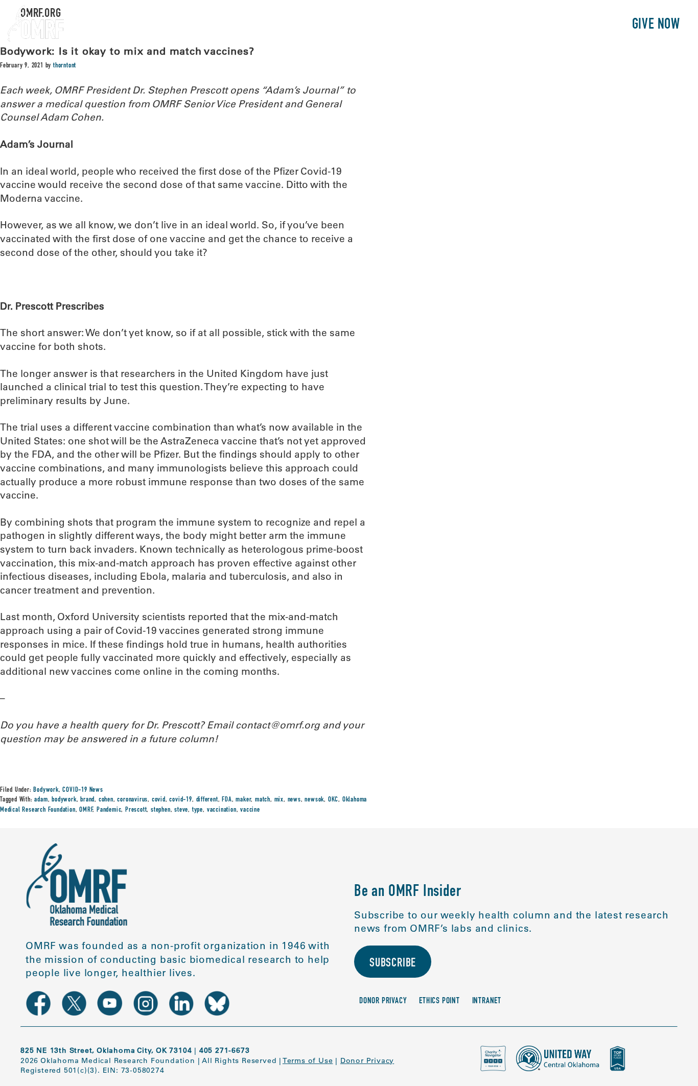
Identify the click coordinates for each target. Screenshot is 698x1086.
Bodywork (45, 790)
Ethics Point (439, 1001)
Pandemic (109, 810)
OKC (333, 800)
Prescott (136, 810)
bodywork (64, 800)
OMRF (85, 810)
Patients (505, 25)
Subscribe (392, 964)
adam (41, 800)
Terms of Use (308, 1060)
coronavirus (132, 800)
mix (279, 800)
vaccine (250, 810)
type (197, 810)
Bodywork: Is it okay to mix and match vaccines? (127, 50)
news (294, 800)
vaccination (222, 810)
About (400, 25)
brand (87, 800)
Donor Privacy (383, 1001)
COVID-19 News (82, 790)
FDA (226, 800)
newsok (314, 800)
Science (450, 25)
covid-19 (180, 800)
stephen (161, 810)
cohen (106, 800)
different (207, 800)
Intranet (486, 1001)
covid (159, 800)
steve (181, 810)
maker (243, 800)
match (262, 800)
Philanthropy (578, 25)
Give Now (656, 25)
